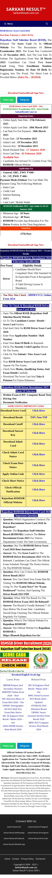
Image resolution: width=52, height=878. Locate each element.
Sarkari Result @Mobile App (14, 844)
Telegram (24, 100)
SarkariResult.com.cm (26, 112)
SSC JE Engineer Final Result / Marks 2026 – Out (13, 719)
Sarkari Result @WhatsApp (14, 832)
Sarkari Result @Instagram (38, 832)
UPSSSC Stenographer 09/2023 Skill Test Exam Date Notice (13, 709)
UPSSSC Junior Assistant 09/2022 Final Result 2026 (38, 715)
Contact (15, 858)
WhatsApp (8, 100)
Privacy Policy (27, 858)
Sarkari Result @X (14, 827)
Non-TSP (42, 417)
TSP (32, 417)
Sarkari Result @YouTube (38, 838)
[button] (47, 24)
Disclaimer (40, 858)
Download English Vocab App (26, 674)
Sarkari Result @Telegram (38, 827)
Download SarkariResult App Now (26, 93)
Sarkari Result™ (26, 9)
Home (7, 858)
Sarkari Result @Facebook (14, 838)
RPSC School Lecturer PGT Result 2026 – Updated (38, 699)
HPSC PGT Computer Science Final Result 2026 (39, 726)
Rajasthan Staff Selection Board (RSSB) (23, 40)
